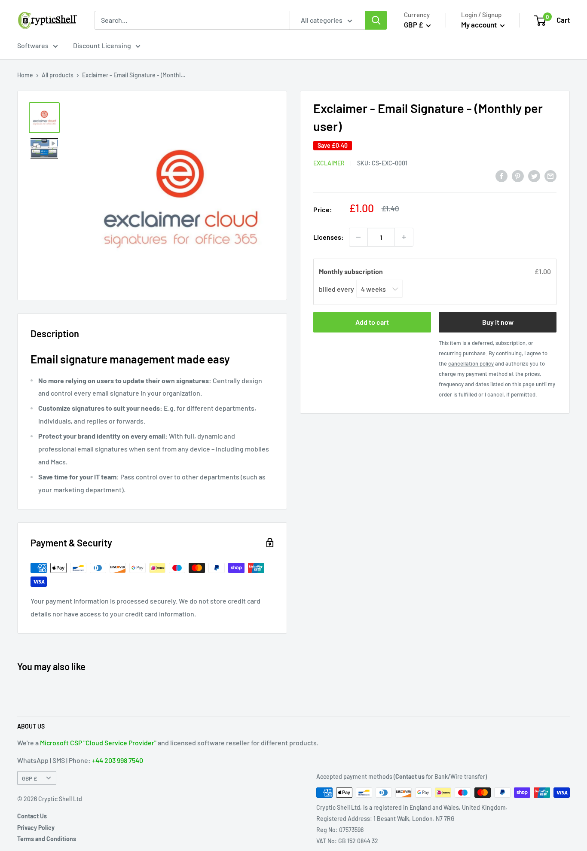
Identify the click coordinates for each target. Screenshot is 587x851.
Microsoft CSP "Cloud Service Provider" (98, 742)
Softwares (33, 45)
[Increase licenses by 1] (404, 237)
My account (479, 24)
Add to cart (372, 322)
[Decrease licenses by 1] (358, 237)
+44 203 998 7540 (117, 760)
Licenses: (328, 237)
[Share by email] (550, 175)
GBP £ (29, 778)
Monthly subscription (351, 271)
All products (57, 75)
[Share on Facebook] (501, 175)
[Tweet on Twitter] (534, 175)
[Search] (376, 20)
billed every (337, 288)
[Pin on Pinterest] (518, 175)
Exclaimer (329, 163)
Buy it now (498, 322)
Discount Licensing (102, 45)
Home (25, 75)
